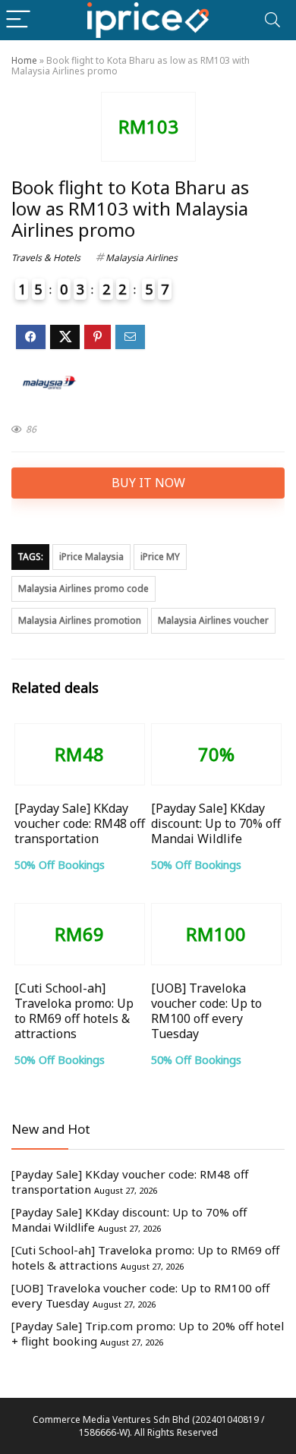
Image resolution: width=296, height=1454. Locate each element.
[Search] (272, 20)
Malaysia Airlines (141, 257)
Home (24, 60)
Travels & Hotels (45, 257)
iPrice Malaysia (91, 556)
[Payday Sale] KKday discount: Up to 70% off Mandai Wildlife (216, 823)
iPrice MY (160, 556)
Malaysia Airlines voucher (213, 620)
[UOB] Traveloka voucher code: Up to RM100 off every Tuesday (206, 1011)
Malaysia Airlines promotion (79, 620)
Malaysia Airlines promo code (83, 588)
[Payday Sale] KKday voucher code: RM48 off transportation (79, 823)
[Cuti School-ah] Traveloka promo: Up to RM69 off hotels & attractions (74, 1011)
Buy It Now (148, 482)
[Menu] (18, 20)
